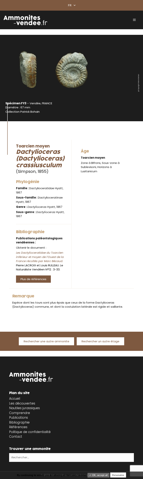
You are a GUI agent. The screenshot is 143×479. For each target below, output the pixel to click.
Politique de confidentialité (30, 432)
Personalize (118, 475)
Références (18, 427)
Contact (15, 436)
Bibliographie (19, 422)
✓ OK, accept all (98, 475)
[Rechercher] (70, 457)
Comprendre (19, 413)
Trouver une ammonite (30, 449)
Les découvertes (22, 403)
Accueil (14, 398)
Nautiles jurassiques (24, 408)
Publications (18, 417)
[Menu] (134, 20)
